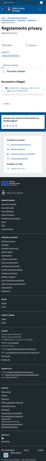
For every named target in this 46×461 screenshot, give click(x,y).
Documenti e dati (7, 207)
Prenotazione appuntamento (12, 424)
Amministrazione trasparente (17, 18)
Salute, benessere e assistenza (12, 280)
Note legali (5, 409)
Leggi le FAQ (6, 419)
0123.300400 (13, 342)
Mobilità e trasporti (8, 276)
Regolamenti (31, 20)
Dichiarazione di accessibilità (11, 413)
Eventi (3, 322)
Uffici (3, 225)
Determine (5, 399)
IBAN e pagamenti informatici (12, 402)
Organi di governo (7, 214)
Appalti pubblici (7, 252)
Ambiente (5, 244)
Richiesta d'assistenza (9, 427)
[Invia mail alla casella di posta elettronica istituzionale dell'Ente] (21, 349)
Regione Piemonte (8, 3)
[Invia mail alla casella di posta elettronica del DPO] (20, 372)
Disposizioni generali (8, 20)
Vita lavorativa (6, 287)
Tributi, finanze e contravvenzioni (13, 284)
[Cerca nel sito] (39, 9)
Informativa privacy (8, 406)
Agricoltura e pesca (8, 241)
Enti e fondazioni (7, 211)
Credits (40, 450)
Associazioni (5, 291)
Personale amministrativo (10, 218)
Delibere (4, 395)
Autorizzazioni (6, 255)
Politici (3, 222)
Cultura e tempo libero (9, 262)
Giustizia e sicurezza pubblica (11, 269)
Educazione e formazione (10, 266)
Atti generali (21, 20)
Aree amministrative (8, 204)
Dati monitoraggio (8, 450)
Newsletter (5, 441)
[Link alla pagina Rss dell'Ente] (2, 438)
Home (3, 18)
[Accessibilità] (6, 455)
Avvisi (3, 306)
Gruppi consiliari (7, 229)
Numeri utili (5, 359)
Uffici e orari (5, 356)
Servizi (26, 450)
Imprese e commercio (9, 273)
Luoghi (3, 319)
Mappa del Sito (15, 452)
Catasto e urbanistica (9, 259)
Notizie (3, 303)
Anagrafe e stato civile (9, 248)
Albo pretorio (6, 391)
